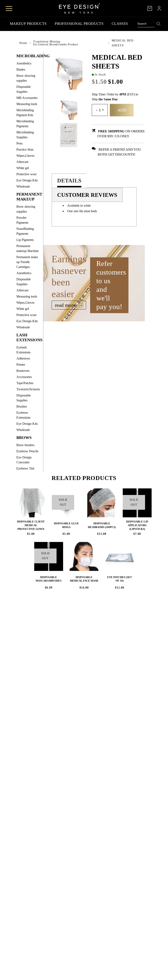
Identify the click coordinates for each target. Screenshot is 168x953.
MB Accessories (26, 98)
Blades (20, 69)
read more (66, 305)
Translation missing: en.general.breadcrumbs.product (55, 43)
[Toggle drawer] (9, 8)
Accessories (24, 377)
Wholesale (23, 186)
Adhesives (23, 358)
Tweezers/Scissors (28, 389)
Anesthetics (23, 63)
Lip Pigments (25, 240)
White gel (22, 168)
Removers (23, 370)
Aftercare (22, 162)
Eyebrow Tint (25, 468)
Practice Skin (24, 149)
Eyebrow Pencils (27, 451)
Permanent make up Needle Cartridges (27, 262)
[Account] (159, 8)
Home (23, 43)
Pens (19, 143)
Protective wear (26, 174)
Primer (20, 364)
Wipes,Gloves (25, 155)
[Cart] (150, 8)
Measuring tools (26, 104)
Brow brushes (25, 445)
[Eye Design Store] (79, 8)
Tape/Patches (24, 383)
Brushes (21, 406)
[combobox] (146, 23)
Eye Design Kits (27, 180)
